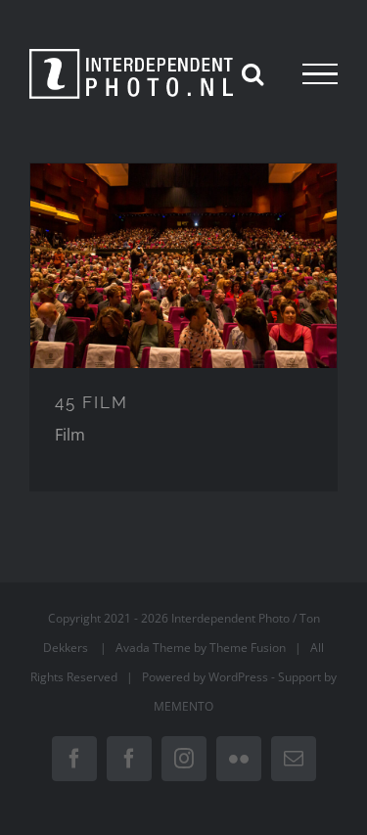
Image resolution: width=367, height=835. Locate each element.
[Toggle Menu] (320, 74)
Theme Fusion (247, 647)
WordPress (238, 677)
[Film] (183, 265)
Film (70, 434)
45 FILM (91, 402)
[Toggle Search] (252, 73)
